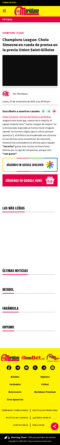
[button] (54, 426)
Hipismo (45, 376)
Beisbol (15, 376)
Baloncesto (15, 391)
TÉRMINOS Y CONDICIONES (15, 410)
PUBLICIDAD (38, 425)
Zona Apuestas (15, 399)
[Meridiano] (26, 10)
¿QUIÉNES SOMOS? (41, 417)
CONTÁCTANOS (20, 425)
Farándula (15, 384)
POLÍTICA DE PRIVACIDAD (45, 410)
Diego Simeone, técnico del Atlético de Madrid (26, 116)
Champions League (13, 32)
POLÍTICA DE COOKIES (17, 417)
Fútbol (7, 19)
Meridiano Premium (45, 391)
